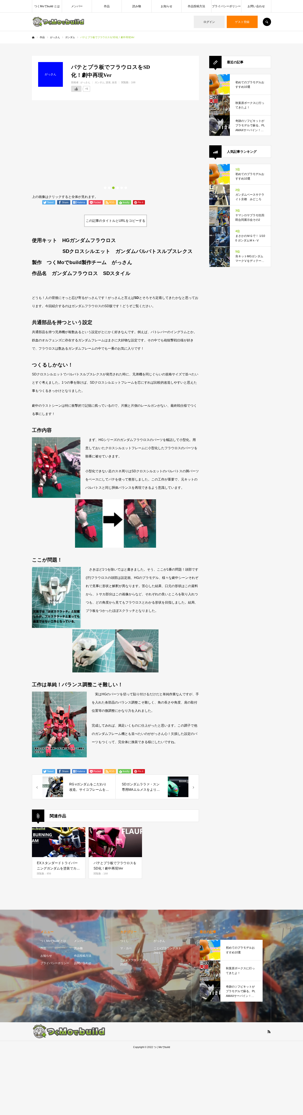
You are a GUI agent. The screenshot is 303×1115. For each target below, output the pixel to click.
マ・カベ (126, 948)
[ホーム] (33, 37)
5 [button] (121, 188)
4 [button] (117, 188)
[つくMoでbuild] (58, 22)
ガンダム (100, 82)
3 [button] (113, 188)
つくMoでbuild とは (47, 6)
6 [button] (125, 188)
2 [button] (109, 188)
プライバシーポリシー (226, 6)
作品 (107, 6)
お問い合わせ (256, 6)
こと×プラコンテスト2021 (167, 950)
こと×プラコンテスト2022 (134, 962)
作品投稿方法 (196, 6)
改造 (114, 82)
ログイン (209, 21)
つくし (124, 940)
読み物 (136, 6)
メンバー (77, 6)
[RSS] (269, 1031)
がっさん (85, 82)
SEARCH (267, 22)
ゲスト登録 (242, 21)
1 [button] (105, 188)
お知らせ (166, 6)
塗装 (108, 82)
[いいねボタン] (76, 89)
